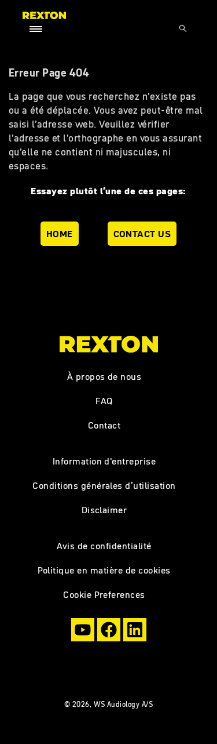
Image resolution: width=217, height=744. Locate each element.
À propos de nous (104, 376)
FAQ (104, 400)
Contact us (142, 233)
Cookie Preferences (104, 594)
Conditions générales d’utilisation (104, 485)
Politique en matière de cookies (104, 570)
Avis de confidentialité (104, 545)
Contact (104, 425)
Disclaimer (104, 509)
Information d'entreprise (104, 461)
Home (59, 233)
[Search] (182, 28)
